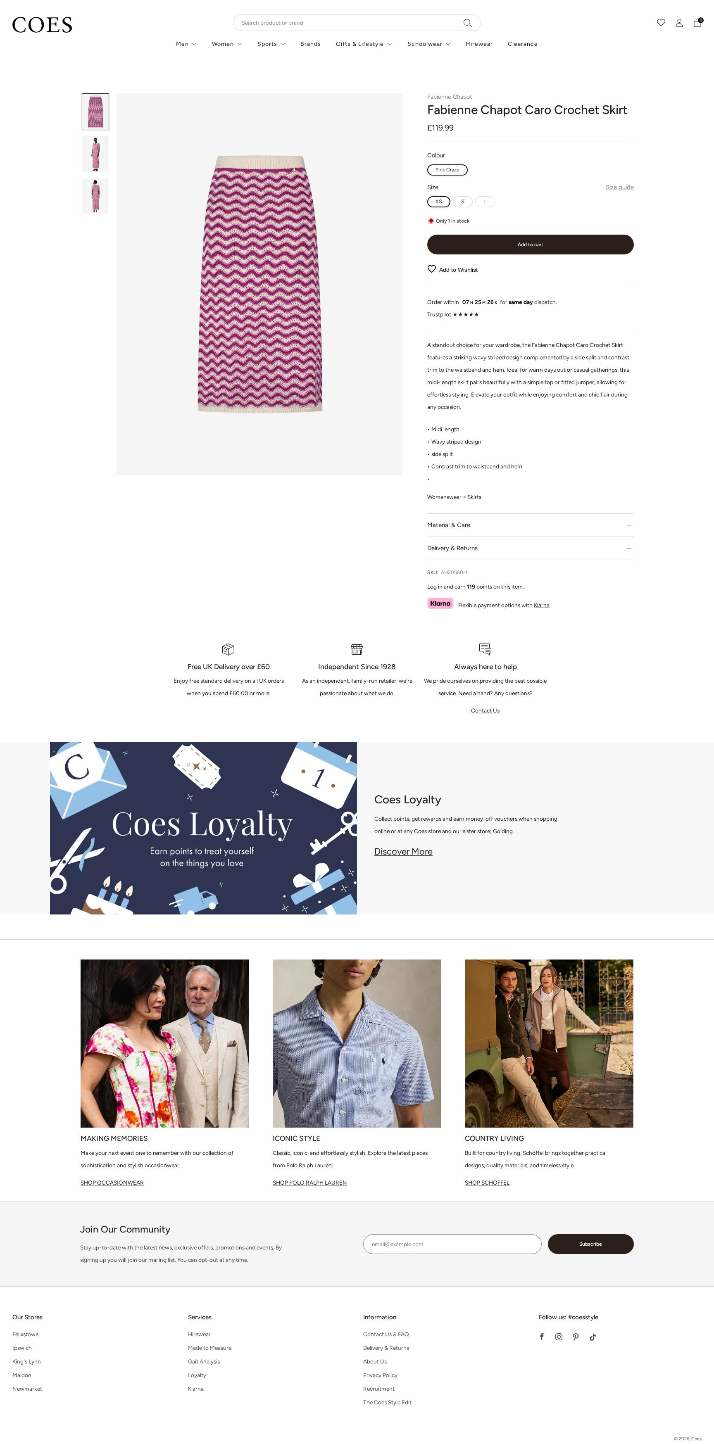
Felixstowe (25, 1334)
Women (223, 44)
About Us (375, 1361)
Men (182, 44)
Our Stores (27, 1317)
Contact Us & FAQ (386, 1334)
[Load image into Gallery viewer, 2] (95, 153)
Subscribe (590, 1244)
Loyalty (197, 1375)
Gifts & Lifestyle (360, 44)
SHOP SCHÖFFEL (487, 1182)
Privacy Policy (380, 1375)
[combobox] (357, 22)
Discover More (403, 851)
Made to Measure (209, 1347)
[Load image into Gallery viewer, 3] (95, 196)
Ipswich (22, 1347)
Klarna (542, 605)
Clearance (523, 44)
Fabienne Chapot (449, 96)
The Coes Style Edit (387, 1402)
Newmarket (27, 1388)
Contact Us (485, 710)
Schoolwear (425, 44)
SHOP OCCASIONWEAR (112, 1182)
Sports (267, 44)
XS (439, 201)
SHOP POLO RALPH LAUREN (310, 1182)
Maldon (21, 1375)
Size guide (620, 187)
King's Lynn (26, 1361)
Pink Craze (447, 169)
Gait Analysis (204, 1361)
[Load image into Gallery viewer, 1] (95, 111)
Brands (310, 44)
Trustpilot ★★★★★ (453, 314)
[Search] (468, 22)
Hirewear (479, 44)
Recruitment (379, 1388)
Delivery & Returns (386, 1347)
